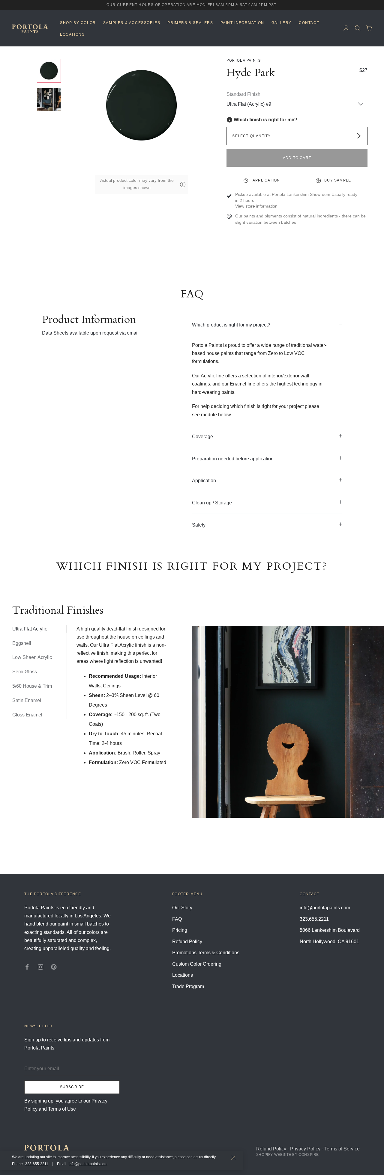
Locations (72, 34)
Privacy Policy (305, 1148)
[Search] (358, 28)
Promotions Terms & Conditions (205, 952)
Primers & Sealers (190, 23)
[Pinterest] (54, 967)
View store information (256, 206)
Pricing (179, 930)
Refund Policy (187, 941)
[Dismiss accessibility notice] (233, 1158)
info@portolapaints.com (88, 1164)
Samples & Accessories (131, 23)
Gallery (282, 23)
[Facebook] (27, 967)
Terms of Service (342, 1148)
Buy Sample (337, 180)
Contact (309, 23)
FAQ (177, 919)
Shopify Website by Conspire (287, 1155)
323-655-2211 (36, 1164)
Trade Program (188, 986)
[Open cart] (369, 28)
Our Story (182, 907)
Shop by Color (78, 23)
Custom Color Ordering (196, 964)
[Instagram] (41, 967)
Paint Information (242, 23)
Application (266, 180)
